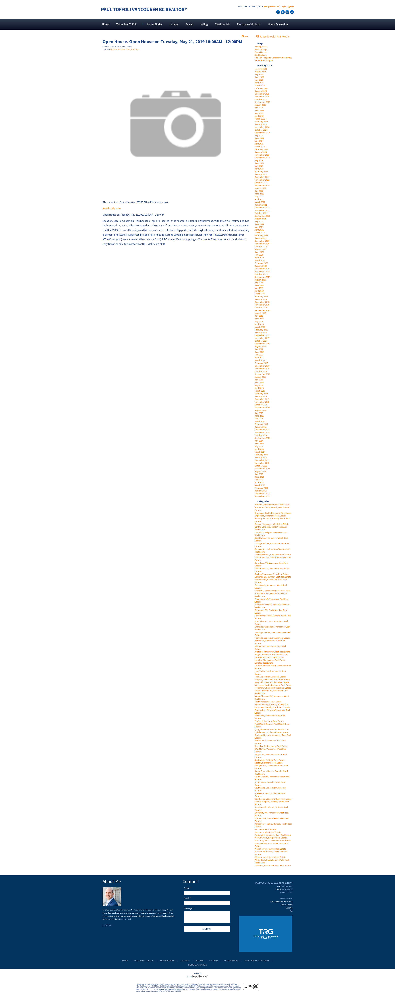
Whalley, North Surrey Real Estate (270, 857)
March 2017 (260, 360)
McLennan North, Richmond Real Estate (273, 685)
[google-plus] (282, 11)
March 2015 (260, 421)
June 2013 (259, 476)
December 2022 (262, 177)
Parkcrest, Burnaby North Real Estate (272, 707)
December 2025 (262, 93)
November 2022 (262, 179)
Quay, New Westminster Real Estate (272, 729)
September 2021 (262, 216)
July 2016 (259, 379)
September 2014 (262, 438)
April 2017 (259, 357)
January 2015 (261, 426)
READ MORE (107, 925)
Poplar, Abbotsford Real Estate (269, 721)
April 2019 (259, 290)
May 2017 (259, 354)
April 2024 (259, 143)
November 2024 (262, 127)
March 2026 (260, 85)
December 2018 (262, 302)
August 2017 (260, 346)
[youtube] (291, 11)
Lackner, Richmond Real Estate (269, 657)
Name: (187, 888)
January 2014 (261, 457)
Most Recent (261, 68)
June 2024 (259, 138)
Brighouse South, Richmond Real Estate (273, 513)
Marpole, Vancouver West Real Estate (272, 679)
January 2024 (261, 152)
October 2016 (261, 371)
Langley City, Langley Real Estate (270, 660)
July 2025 (259, 107)
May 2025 (259, 113)
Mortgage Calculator (249, 24)
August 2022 (260, 188)
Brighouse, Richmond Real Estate (270, 515)
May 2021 (259, 227)
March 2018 (260, 327)
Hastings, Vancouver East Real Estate (272, 637)
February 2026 (261, 88)
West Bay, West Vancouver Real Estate (273, 840)
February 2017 (261, 363)
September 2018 (262, 310)
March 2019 (260, 293)
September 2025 (262, 102)
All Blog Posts (261, 46)
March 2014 (260, 451)
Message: (188, 908)
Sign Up (290, 6)
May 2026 (259, 79)
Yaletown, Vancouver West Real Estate (273, 865)
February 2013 (261, 488)
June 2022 (259, 193)
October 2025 (261, 99)
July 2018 (259, 315)
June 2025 (259, 110)
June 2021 (259, 224)
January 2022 (261, 204)
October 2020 (261, 246)
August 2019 (260, 279)
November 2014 (262, 432)
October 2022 (261, 182)
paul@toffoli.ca (271, 6)
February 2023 (261, 171)
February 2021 (261, 235)
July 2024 (259, 135)
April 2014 (259, 449)
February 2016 (261, 393)
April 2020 (259, 257)
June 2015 (259, 415)
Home (105, 24)
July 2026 (259, 74)
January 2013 (261, 490)
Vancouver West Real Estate (268, 832)
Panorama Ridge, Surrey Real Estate (271, 704)
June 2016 (259, 382)
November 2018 (262, 304)
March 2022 (260, 202)
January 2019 (261, 299)
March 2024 (260, 146)
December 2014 (262, 429)
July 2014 (259, 440)
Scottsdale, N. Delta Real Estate (270, 760)
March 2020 (260, 260)
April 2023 (259, 168)
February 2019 (261, 296)
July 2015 (259, 413)
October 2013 (261, 465)
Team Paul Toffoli (144, 960)
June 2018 (259, 318)
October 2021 (261, 213)
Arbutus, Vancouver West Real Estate (272, 504)
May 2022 (259, 196)
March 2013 (260, 485)
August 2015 (260, 410)
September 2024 (262, 132)
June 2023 (259, 163)
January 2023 (261, 174)
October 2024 (261, 129)
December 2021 (262, 207)
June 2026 (259, 77)
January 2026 (261, 91)
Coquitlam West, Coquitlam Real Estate (273, 554)
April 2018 (259, 324)
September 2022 (262, 185)
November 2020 (262, 243)
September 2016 (262, 374)
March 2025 (260, 118)
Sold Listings (261, 55)
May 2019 (259, 288)
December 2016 (262, 365)
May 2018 (259, 321)
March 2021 (260, 232)
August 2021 (260, 218)
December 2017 (262, 335)
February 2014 (261, 454)
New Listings (261, 49)
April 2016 (259, 388)
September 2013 (262, 468)
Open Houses (261, 52)
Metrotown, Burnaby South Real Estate (273, 687)
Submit (207, 928)
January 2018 (261, 332)
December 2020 (262, 240)
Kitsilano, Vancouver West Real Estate (272, 651)
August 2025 (260, 104)
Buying (189, 24)
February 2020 (261, 263)
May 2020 (259, 254)
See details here (112, 208)
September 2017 (262, 343)
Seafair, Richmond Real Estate (269, 762)
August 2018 (260, 313)
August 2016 (260, 377)
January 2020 (261, 265)
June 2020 (259, 252)
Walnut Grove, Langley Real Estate (271, 837)
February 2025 (261, 121)
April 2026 (259, 82)
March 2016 (260, 390)
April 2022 (259, 199)
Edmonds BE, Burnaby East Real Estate (273, 576)
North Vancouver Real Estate (268, 701)
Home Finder (154, 24)
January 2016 (261, 396)
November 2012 (262, 496)
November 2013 (262, 463)
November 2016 (262, 368)
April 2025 (259, 116)
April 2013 (259, 482)
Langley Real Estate (264, 662)
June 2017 (259, 352)
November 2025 (262, 96)
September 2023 (262, 157)
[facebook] (277, 11)
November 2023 (262, 154)
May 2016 (259, 385)
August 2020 (260, 249)
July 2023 (259, 160)
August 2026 (260, 71)
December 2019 (262, 268)
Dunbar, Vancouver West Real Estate (272, 574)
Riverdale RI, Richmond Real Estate (271, 746)
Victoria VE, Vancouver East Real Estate (273, 835)
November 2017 (262, 338)
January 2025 (261, 124)
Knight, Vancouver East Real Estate (271, 654)
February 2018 (261, 329)
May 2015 (259, 418)
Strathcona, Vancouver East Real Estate (273, 798)
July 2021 (259, 221)
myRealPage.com (197, 976)
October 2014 (261, 435)
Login (283, 6)
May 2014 (259, 446)
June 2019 (259, 285)
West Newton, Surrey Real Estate (270, 848)
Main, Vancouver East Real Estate (270, 676)
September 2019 (262, 277)
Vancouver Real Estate (265, 829)
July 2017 (259, 349)
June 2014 (259, 443)
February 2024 (261, 149)
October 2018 (261, 307)
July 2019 (259, 282)
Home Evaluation (278, 24)
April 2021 (259, 229)
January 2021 (261, 238)
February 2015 (261, 424)
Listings (173, 24)
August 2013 (260, 471)
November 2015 (262, 401)
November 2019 (262, 271)
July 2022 (259, 191)
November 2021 (262, 210)
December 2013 (262, 460)
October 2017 (261, 340)
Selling (204, 24)
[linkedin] (287, 11)
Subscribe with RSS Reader (274, 36)
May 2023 (259, 166)
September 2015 (262, 407)
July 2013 (259, 474)
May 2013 (259, 479)
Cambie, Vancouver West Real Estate (272, 524)
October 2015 (261, 404)
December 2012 (262, 493)
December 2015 (262, 399)
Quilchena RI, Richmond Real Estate (271, 732)
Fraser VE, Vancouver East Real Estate (273, 590)
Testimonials (222, 24)
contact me (125, 919)
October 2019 (261, 274)
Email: (187, 898)
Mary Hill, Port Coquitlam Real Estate (272, 682)
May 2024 (259, 141)
